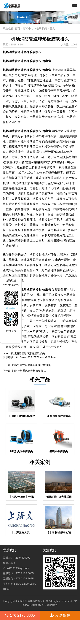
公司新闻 (41, 28)
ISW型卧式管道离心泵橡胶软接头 (31, 365)
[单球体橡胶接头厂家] (10, 5)
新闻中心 (28, 28)
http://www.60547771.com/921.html (35, 357)
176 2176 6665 (22, 615)
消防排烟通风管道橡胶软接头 (29, 370)
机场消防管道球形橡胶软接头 (28, 353)
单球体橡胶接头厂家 (36, 601)
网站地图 (52, 604)
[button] (74, 5)
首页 (17, 28)
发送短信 (62, 615)
